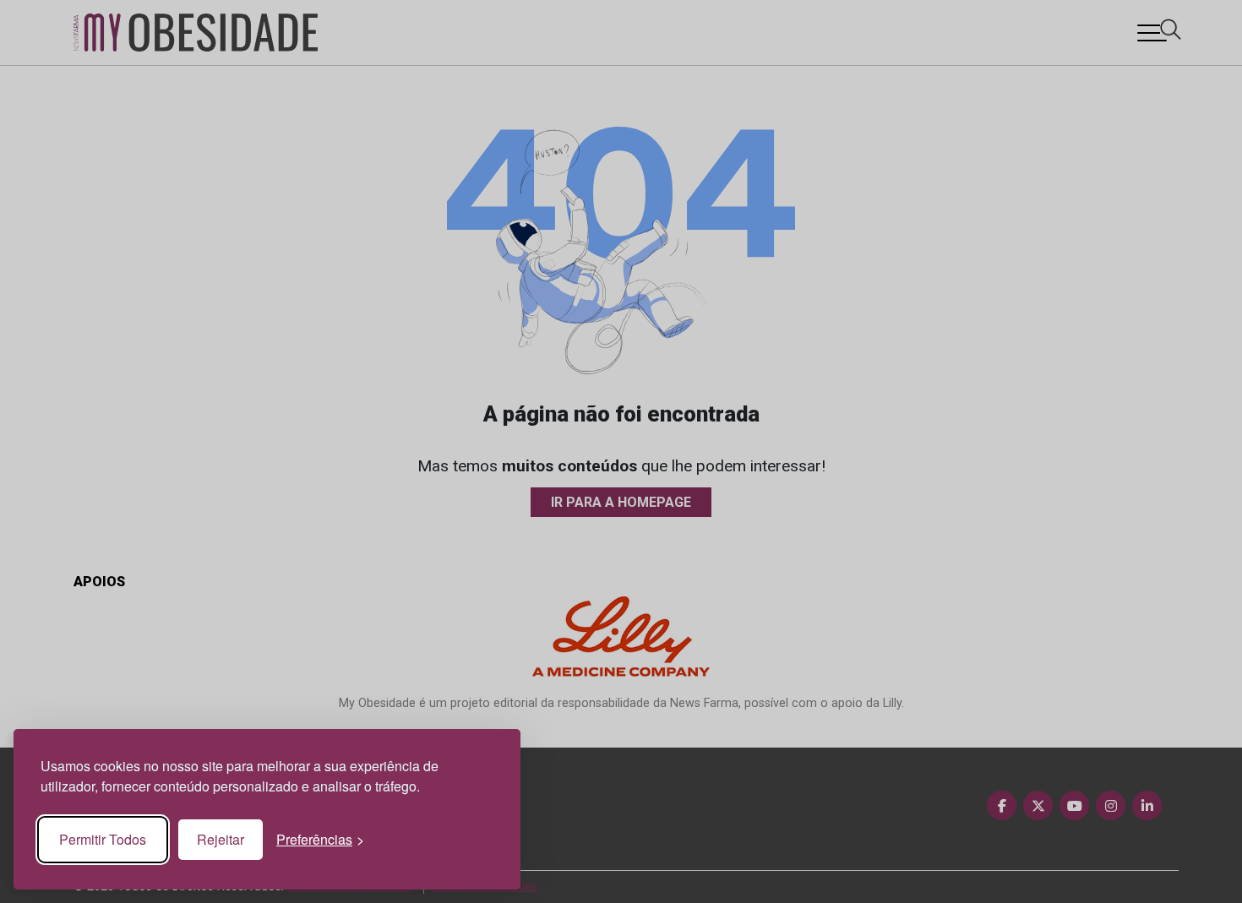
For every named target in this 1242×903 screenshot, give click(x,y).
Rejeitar (220, 839)
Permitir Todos (102, 839)
